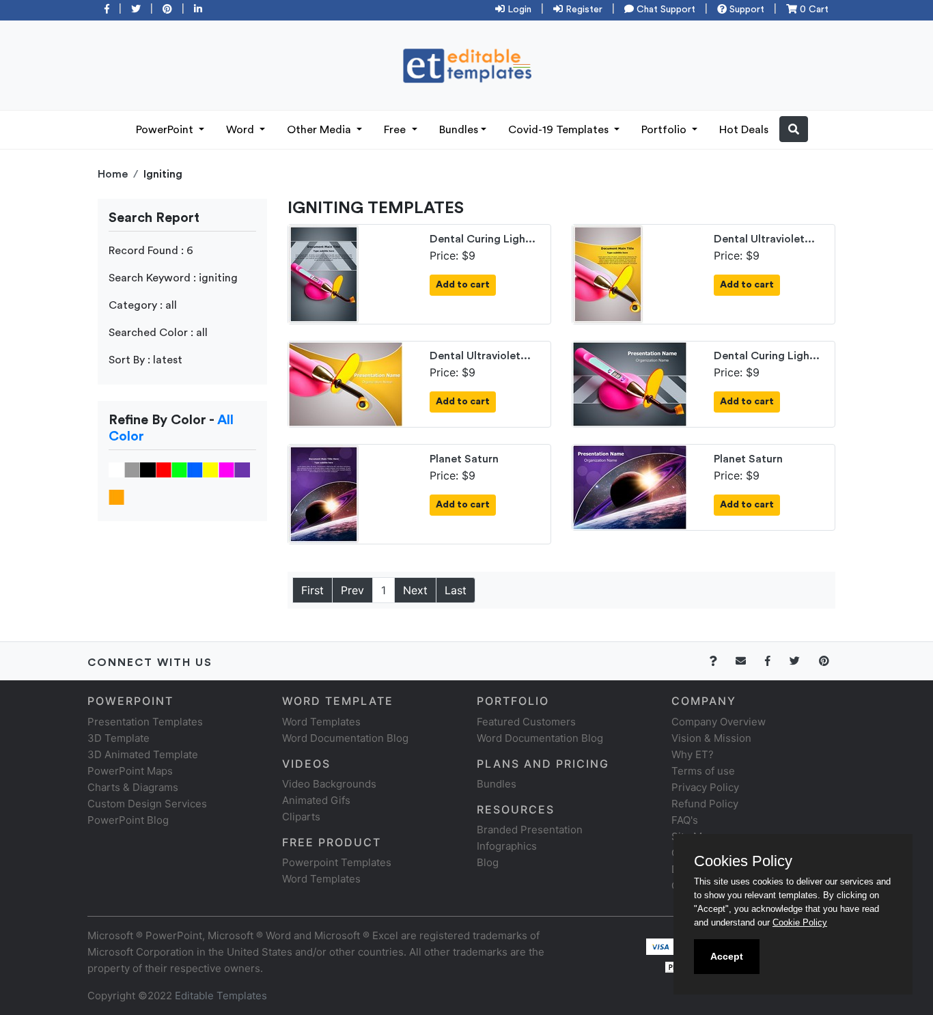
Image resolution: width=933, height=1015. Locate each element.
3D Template (118, 738)
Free (396, 129)
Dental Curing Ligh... (482, 239)
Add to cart (463, 285)
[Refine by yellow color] (211, 469)
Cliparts (301, 816)
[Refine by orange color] (116, 496)
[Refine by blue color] (195, 469)
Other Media (320, 129)
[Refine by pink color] (226, 469)
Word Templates (321, 721)
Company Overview (718, 721)
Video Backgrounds (329, 783)
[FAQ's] (721, 660)
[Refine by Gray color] (132, 469)
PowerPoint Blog (128, 820)
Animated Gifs (316, 800)
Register (582, 9)
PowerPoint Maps (130, 770)
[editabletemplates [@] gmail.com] (749, 660)
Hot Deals (743, 129)
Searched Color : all (158, 332)
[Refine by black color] (148, 469)
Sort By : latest (145, 359)
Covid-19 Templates (559, 129)
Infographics (507, 845)
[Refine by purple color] (242, 469)
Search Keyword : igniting (173, 278)
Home (113, 174)
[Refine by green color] (179, 469)
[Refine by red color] (163, 469)
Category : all (143, 305)
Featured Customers (526, 721)
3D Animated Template (142, 754)
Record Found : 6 (151, 250)
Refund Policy (704, 803)
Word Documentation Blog (345, 738)
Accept (726, 956)
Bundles (458, 129)
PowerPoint (166, 129)
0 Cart (812, 9)
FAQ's (684, 820)
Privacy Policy (705, 787)
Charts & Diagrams (132, 787)
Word (241, 129)
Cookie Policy (799, 922)
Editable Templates (221, 995)
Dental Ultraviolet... (764, 239)
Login (518, 9)
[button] (793, 129)
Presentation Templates (145, 721)
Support (745, 9)
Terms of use (703, 770)
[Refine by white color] (116, 469)
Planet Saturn (464, 459)
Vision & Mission (711, 738)
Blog (488, 862)
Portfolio (665, 129)
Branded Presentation (530, 829)
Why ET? (692, 754)
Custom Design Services (147, 803)
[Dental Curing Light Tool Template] (323, 273)
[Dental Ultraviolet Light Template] (607, 273)
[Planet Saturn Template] (323, 493)
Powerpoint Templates (336, 862)
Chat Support (664, 9)
